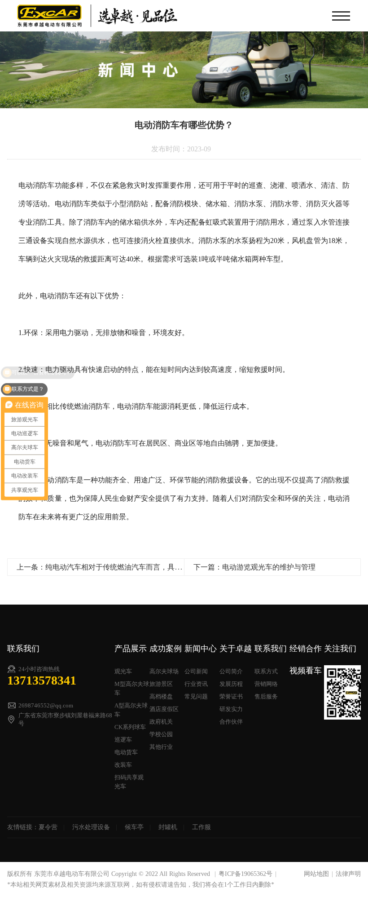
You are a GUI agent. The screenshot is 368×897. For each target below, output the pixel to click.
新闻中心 (200, 648)
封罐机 (167, 827)
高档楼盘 (161, 696)
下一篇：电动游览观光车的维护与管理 (254, 567)
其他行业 (161, 746)
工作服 (201, 827)
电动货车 (126, 752)
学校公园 (161, 734)
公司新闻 (196, 671)
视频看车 (305, 670)
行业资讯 (196, 683)
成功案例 (165, 648)
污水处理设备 (91, 827)
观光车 (123, 671)
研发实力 (231, 709)
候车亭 (134, 827)
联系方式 (266, 671)
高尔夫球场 (164, 671)
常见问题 (196, 696)
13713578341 (41, 680)
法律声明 (348, 873)
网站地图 (316, 873)
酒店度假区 (164, 709)
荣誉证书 (231, 696)
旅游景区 (161, 683)
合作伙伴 (231, 721)
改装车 (123, 764)
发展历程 (231, 683)
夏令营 (48, 827)
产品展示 (130, 648)
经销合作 (305, 648)
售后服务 (266, 696)
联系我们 (270, 648)
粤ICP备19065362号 (245, 873)
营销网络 (266, 683)
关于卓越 (235, 648)
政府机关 (161, 721)
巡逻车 (123, 739)
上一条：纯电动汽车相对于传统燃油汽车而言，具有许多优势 (113, 567)
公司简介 (231, 671)
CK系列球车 (130, 727)
